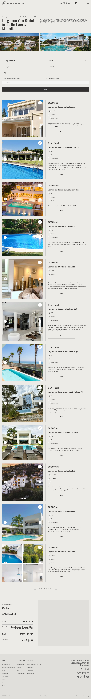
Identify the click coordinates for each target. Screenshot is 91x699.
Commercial (21, 674)
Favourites (5, 677)
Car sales (30, 671)
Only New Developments (12, 78)
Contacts (5, 674)
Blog (3, 671)
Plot (18, 671)
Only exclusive (54, 78)
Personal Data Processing (82, 696)
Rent (3, 683)
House (19, 668)
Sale (3, 680)
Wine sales (30, 674)
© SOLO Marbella (6, 696)
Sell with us (6, 665)
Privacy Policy (43, 696)
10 (52, 588)
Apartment (20, 665)
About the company (8, 668)
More (61, 132)
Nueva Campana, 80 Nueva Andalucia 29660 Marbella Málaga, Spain (80, 662)
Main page (4, 17)
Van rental (30, 668)
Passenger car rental (34, 665)
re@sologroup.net (26, 634)
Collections (12, 17)
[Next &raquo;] (56, 588)
